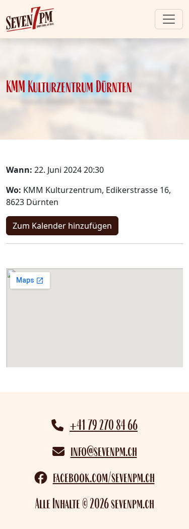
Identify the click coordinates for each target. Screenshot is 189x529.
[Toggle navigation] (169, 19)
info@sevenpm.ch (104, 451)
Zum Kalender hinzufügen (62, 225)
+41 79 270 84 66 (104, 425)
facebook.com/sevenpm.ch (104, 477)
